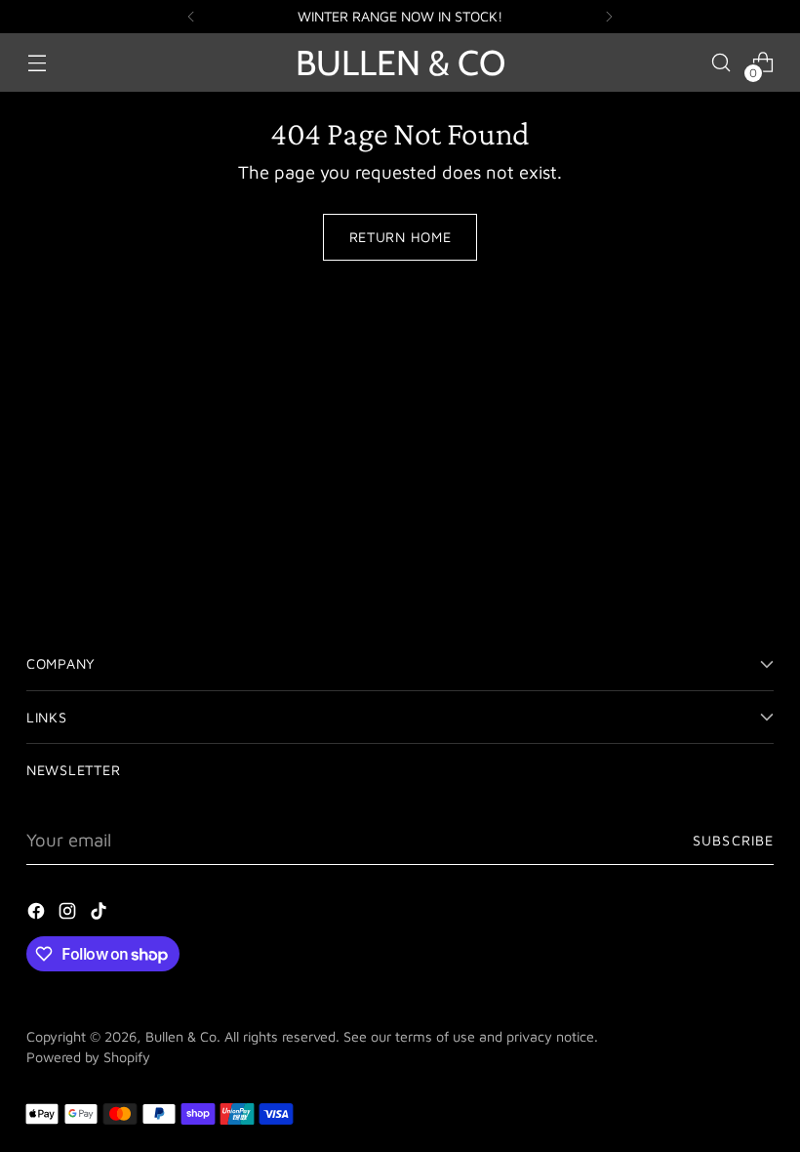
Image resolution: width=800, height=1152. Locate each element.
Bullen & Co (181, 1036)
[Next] (608, 16)
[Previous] (191, 16)
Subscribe (733, 840)
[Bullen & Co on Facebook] (38, 914)
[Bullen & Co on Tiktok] (100, 914)
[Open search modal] (721, 63)
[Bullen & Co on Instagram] (69, 914)
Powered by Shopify (88, 1057)
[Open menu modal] (37, 63)
